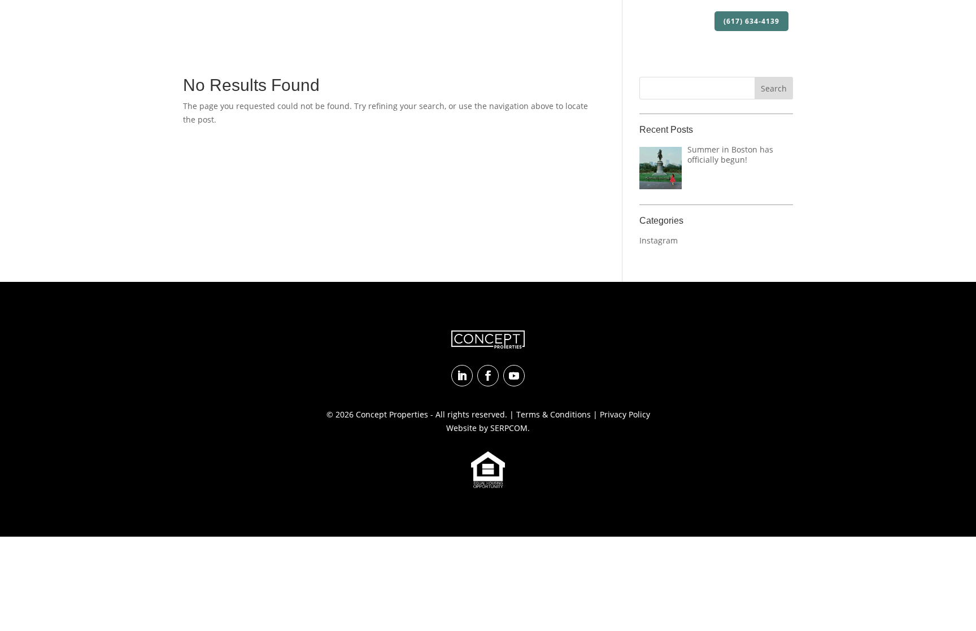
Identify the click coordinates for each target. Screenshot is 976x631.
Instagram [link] (658, 240)
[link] (234, 21)
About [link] (450, 22)
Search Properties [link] (521, 22)
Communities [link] (595, 22)
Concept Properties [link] (392, 414)
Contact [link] (687, 22)
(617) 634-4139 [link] (751, 21)
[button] (774, 88)
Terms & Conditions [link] (553, 414)
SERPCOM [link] (509, 428)
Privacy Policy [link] (625, 414)
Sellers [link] (646, 22)
